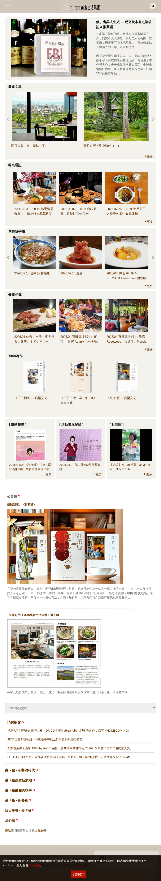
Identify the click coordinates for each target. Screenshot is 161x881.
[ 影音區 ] (116, 424)
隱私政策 (34, 865)
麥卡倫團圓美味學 (18, 790)
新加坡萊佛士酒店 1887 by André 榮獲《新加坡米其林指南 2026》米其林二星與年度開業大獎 (68, 748)
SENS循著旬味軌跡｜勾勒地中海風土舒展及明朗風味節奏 (44, 739)
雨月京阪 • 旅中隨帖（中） (102, 145)
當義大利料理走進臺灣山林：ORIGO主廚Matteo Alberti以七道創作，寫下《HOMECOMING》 (69, 730)
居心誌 (10, 820)
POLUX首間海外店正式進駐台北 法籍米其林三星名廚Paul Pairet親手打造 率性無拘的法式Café (69, 757)
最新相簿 (15, 294)
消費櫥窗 (14, 722)
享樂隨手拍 (16, 231)
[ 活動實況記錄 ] (71, 424)
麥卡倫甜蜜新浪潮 (18, 780)
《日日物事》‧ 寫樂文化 (30, 398)
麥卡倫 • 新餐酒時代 (20, 770)
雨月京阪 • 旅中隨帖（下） (29, 145)
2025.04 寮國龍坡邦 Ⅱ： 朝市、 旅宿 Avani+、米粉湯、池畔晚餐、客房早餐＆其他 (80, 341)
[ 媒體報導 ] (17, 424)
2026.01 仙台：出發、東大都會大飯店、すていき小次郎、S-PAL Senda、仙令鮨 (34, 341)
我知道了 (79, 874)
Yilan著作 (15, 356)
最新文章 (15, 86)
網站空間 (11, 830)
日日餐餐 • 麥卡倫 (18, 810)
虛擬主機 (40, 830)
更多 (149, 156)
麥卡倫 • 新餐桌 (16, 800)
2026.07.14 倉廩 (71, 273)
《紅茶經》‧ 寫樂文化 (121, 398)
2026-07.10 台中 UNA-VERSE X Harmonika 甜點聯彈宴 (126, 278)
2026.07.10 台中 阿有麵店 (32, 273)
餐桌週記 (15, 165)
